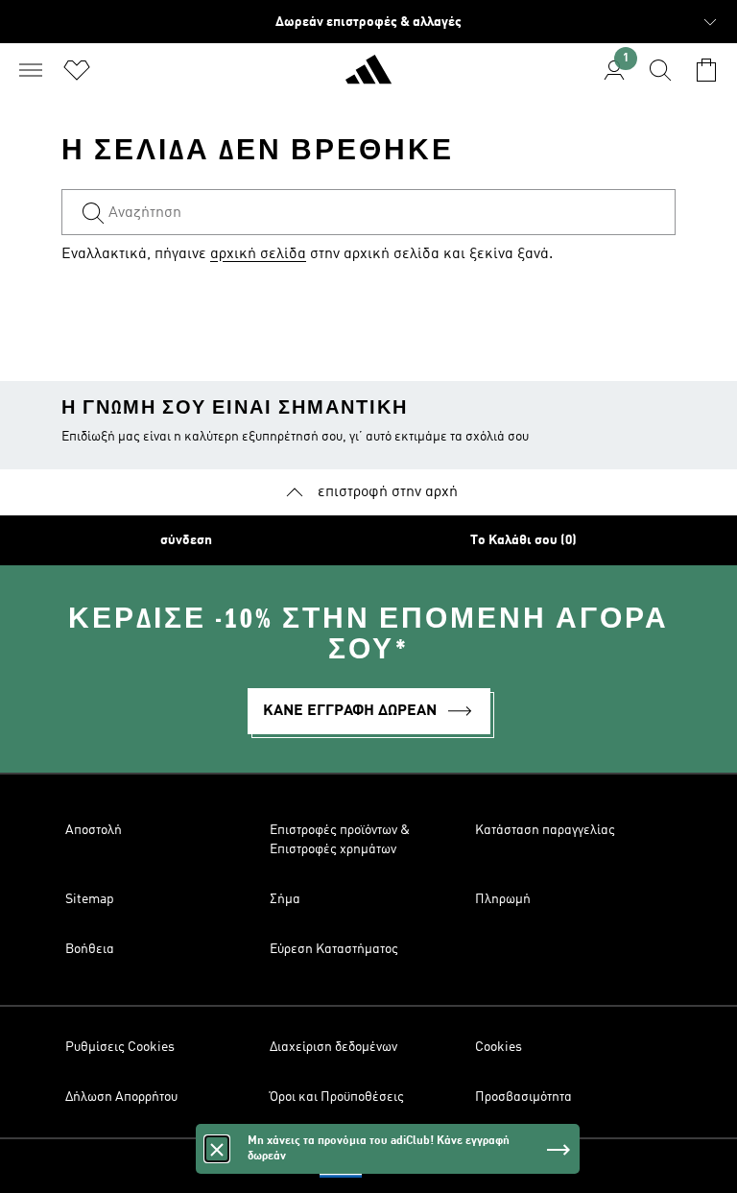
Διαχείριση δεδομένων (333, 1047)
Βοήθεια (89, 949)
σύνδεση (186, 540)
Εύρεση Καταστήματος (334, 949)
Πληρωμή (503, 899)
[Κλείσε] (216, 1148)
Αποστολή (93, 830)
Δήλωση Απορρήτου (121, 1097)
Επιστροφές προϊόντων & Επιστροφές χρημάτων (340, 839)
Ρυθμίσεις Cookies (120, 1047)
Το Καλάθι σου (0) (523, 540)
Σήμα (285, 899)
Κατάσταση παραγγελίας (545, 830)
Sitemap (89, 899)
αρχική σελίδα (258, 254)
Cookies (498, 1047)
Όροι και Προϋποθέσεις (337, 1097)
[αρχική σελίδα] (368, 78)
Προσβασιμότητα (523, 1097)
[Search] (660, 70)
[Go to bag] (706, 70)
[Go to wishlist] (77, 70)
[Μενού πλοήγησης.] (31, 70)
